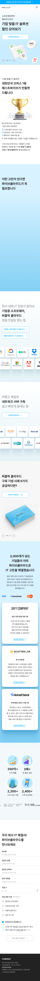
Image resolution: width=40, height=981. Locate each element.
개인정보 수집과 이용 (19, 927)
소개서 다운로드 (13, 495)
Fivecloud (6, 7)
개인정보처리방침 (6, 967)
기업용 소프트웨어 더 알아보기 (14, 329)
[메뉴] (37, 7)
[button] (3, 60)
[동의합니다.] (3, 927)
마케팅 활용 (19, 930)
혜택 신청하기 (14, 34)
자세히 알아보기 (14, 415)
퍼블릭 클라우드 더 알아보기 (13, 336)
